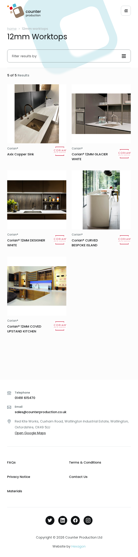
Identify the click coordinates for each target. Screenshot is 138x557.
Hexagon (78, 546)
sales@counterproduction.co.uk (40, 412)
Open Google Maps (30, 433)
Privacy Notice (18, 476)
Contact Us (78, 476)
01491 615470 (25, 398)
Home (12, 28)
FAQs (11, 462)
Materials (14, 491)
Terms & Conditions (85, 462)
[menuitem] (38, 462)
